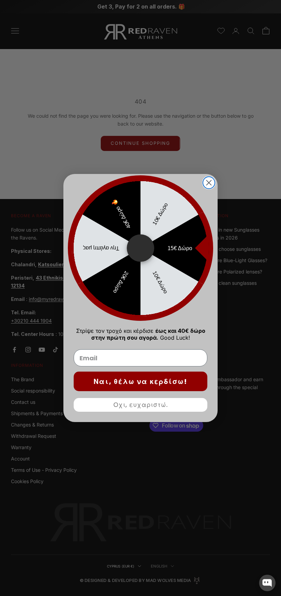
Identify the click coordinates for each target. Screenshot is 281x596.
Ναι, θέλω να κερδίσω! (140, 381)
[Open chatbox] (267, 583)
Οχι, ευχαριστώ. (140, 404)
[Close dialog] (209, 183)
